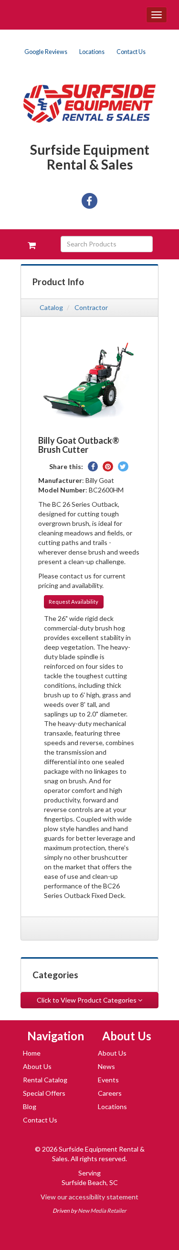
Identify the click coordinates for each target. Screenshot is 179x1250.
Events (108, 1080)
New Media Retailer (102, 1210)
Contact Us (131, 51)
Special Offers (44, 1093)
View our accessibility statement (89, 1197)
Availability (73, 601)
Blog (29, 1106)
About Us (37, 1066)
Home (32, 1053)
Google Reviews (45, 51)
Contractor (91, 307)
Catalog (51, 307)
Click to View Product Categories (87, 1000)
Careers (110, 1093)
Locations (92, 51)
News (106, 1066)
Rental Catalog (45, 1080)
